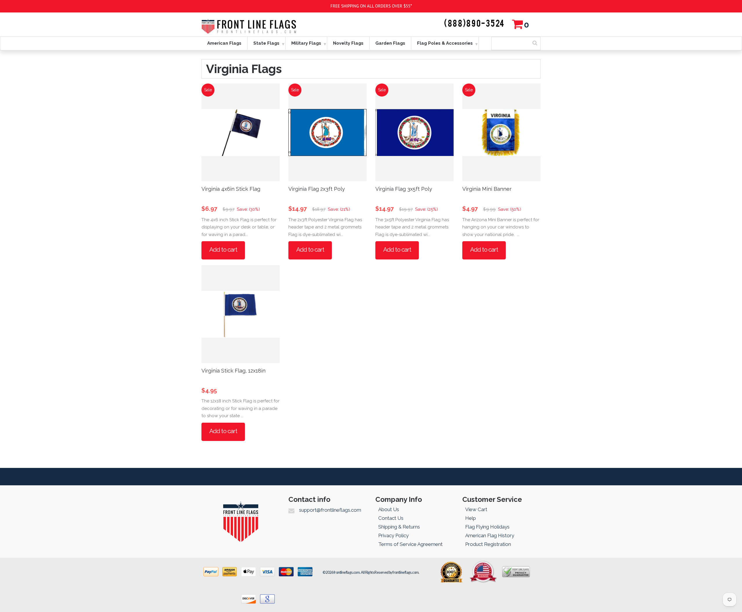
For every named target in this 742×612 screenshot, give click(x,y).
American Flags (224, 43)
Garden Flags (390, 43)
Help (470, 518)
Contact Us (390, 518)
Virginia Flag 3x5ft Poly (403, 189)
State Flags (266, 43)
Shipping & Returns (399, 527)
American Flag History (489, 535)
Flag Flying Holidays (487, 527)
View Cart (476, 509)
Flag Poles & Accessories (445, 43)
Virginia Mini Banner (487, 189)
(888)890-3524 (474, 24)
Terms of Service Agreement (410, 544)
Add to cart (223, 249)
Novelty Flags (348, 43)
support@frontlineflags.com (330, 510)
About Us (388, 509)
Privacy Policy (393, 535)
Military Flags (306, 43)
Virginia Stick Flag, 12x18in (233, 371)
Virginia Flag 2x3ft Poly (316, 189)
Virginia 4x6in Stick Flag (230, 189)
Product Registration (488, 544)
